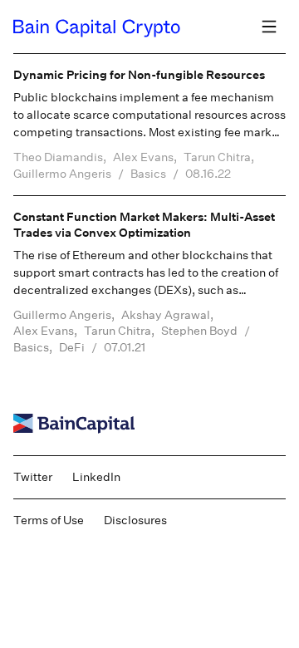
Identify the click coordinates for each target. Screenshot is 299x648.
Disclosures (135, 520)
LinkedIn (96, 476)
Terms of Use (48, 520)
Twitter (32, 476)
